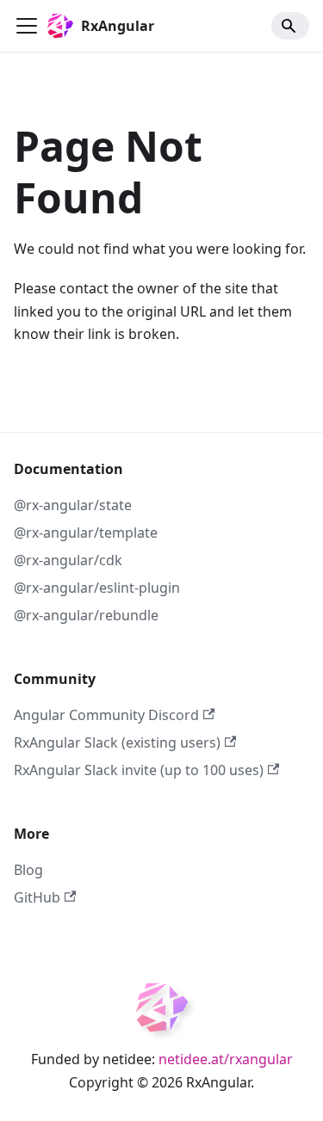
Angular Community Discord (106, 714)
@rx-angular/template (86, 532)
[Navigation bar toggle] (27, 26)
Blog (28, 869)
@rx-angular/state (73, 505)
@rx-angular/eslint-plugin (97, 587)
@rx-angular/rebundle (86, 615)
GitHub (37, 897)
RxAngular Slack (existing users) (117, 742)
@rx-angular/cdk (68, 560)
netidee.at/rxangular (225, 1059)
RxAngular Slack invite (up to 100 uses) (139, 770)
